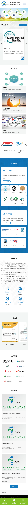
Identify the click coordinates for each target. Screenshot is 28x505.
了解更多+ (23, 25)
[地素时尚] (7, 361)
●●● (20, 381)
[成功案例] (20, 361)
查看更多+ (14, 486)
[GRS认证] (14, 14)
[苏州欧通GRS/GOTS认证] (5, 4)
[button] (13, 17)
